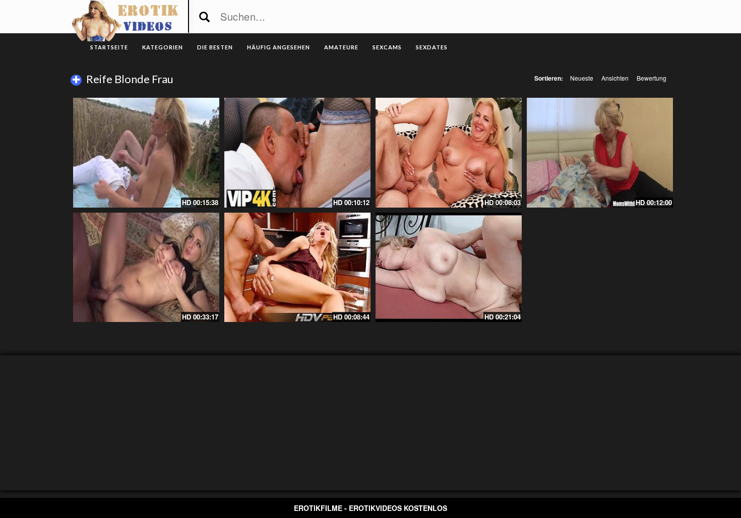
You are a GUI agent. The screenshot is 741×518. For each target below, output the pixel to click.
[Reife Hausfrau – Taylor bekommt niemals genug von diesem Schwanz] (449, 153)
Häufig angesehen (278, 47)
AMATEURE (341, 47)
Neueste (581, 78)
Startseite (109, 47)
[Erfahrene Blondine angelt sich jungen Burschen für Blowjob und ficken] (297, 153)
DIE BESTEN (215, 47)
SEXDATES (432, 47)
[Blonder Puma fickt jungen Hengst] (146, 267)
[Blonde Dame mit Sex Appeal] (449, 267)
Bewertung (651, 78)
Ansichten (615, 78)
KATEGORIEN (162, 47)
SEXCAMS (387, 47)
